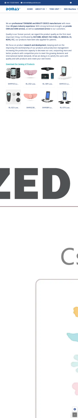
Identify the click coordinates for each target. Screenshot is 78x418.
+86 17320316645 (12, 3)
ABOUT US (40, 9)
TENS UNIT (54, 9)
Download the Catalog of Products (20, 64)
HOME (30, 9)
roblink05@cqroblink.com (31, 3)
